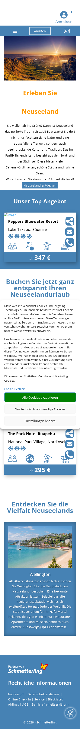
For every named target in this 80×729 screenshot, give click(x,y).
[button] (63, 34)
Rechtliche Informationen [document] (39, 682)
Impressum (16, 694)
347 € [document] (42, 257)
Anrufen (40, 31)
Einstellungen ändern (40, 420)
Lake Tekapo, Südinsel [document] (28, 229)
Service (39, 699)
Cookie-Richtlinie (14, 389)
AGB (25, 704)
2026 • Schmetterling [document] (41, 722)
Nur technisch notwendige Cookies (40, 409)
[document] (40, 289)
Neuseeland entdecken (40, 185)
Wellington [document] (40, 574)
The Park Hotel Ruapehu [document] (31, 434)
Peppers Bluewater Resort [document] (33, 221)
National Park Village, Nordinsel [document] (36, 442)
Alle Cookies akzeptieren (40, 397)
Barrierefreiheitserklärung (50, 704)
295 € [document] (42, 470)
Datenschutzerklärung (44, 694)
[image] (10, 215)
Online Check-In (19, 699)
